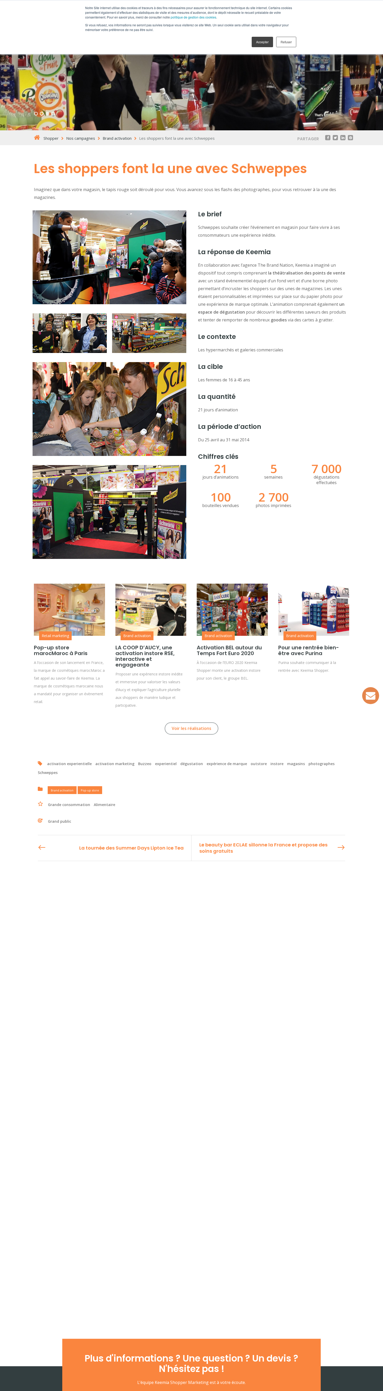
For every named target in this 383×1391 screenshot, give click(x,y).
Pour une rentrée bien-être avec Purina (308, 650)
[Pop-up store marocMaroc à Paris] (69, 610)
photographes (321, 763)
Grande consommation (69, 804)
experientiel (166, 763)
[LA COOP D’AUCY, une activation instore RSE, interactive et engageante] (151, 610)
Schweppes (48, 772)
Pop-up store (90, 790)
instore (276, 763)
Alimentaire (104, 804)
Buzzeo (144, 763)
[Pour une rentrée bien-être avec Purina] (313, 610)
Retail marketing (55, 635)
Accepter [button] (262, 42)
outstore (259, 763)
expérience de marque (227, 763)
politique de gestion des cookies (193, 17)
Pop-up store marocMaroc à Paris (61, 650)
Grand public (59, 821)
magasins (296, 763)
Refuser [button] (286, 42)
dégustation (191, 763)
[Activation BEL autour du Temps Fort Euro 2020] (232, 610)
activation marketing (114, 763)
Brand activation (137, 635)
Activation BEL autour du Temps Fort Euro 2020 (229, 650)
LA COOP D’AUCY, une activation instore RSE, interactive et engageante (145, 656)
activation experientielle (69, 763)
